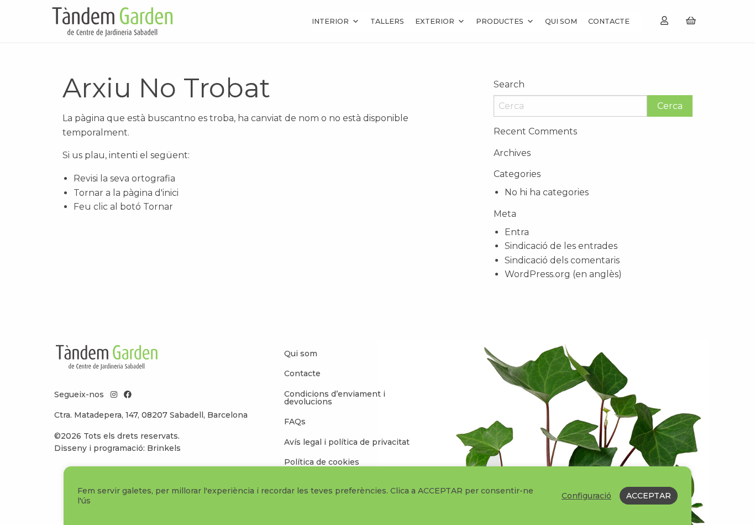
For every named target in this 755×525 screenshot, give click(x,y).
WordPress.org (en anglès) (563, 274)
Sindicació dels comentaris (562, 260)
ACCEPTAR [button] (648, 496)
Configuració (586, 496)
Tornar (158, 206)
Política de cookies (321, 462)
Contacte (609, 21)
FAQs (295, 422)
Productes (499, 21)
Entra (517, 232)
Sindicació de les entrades (561, 246)
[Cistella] (691, 21)
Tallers (387, 21)
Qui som (561, 21)
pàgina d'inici (151, 193)
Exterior (434, 21)
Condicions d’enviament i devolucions (334, 398)
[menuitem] (349, 353)
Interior (330, 21)
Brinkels (164, 448)
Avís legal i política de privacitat (347, 442)
